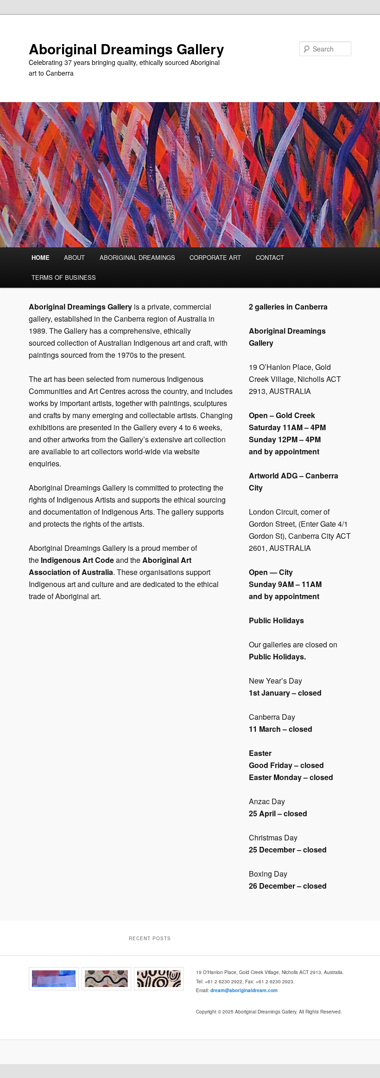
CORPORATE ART (215, 257)
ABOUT (74, 257)
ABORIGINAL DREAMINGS (137, 257)
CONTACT (270, 257)
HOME (41, 257)
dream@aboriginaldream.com (244, 990)
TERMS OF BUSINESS (64, 277)
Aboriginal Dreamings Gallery (126, 48)
